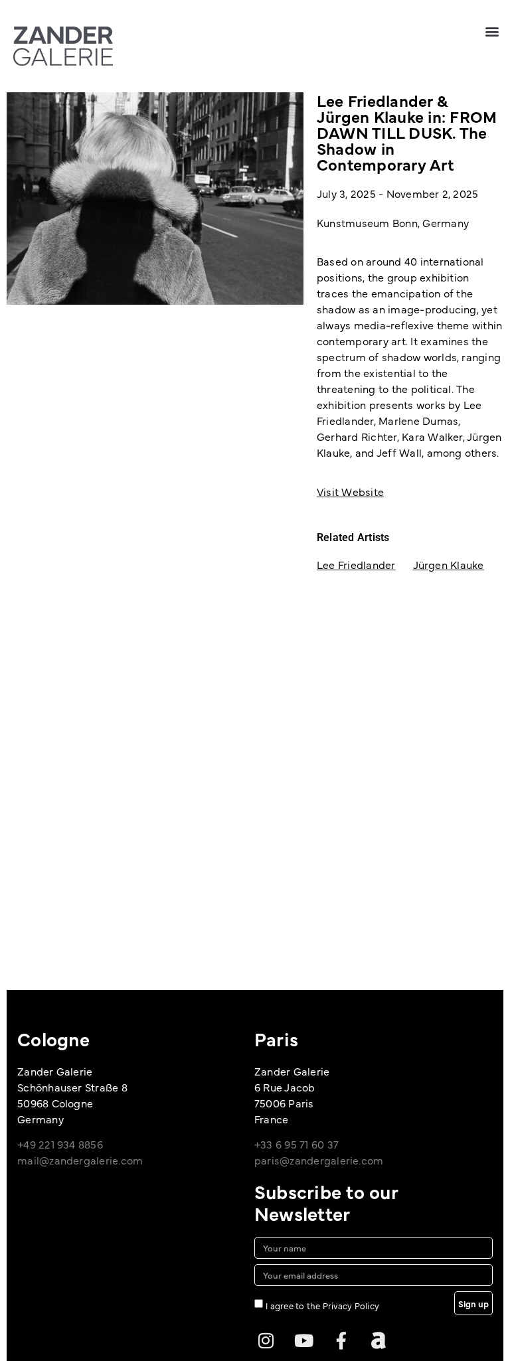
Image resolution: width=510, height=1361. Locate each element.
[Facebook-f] (341, 1340)
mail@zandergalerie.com (80, 1160)
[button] (492, 31)
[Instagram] (266, 1340)
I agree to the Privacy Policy (322, 1305)
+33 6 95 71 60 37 (296, 1144)
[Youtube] (303, 1340)
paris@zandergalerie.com (319, 1160)
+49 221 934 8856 (60, 1144)
